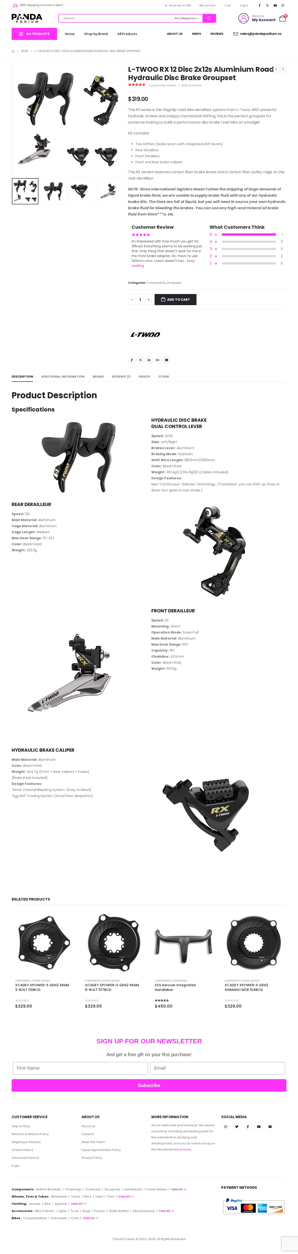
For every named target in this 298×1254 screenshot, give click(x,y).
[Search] (209, 18)
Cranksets (93, 1189)
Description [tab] (22, 376)
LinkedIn (149, 360)
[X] (267, 5)
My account (208, 5)
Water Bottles (119, 1211)
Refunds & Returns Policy (30, 1134)
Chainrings (73, 1189)
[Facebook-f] (248, 1126)
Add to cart (178, 299)
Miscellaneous (144, 1211)
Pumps (99, 1211)
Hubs (99, 1196)
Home (70, 34)
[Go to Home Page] (13, 51)
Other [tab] (163, 376)
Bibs (47, 1204)
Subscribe (149, 1085)
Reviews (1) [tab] (121, 376)
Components (155, 283)
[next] (283, 69)
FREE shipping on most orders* (41, 5)
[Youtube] (275, 5)
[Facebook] (259, 5)
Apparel (61, 1204)
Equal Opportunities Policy (101, 1150)
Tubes (75, 1196)
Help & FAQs (21, 1126)
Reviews (217, 34)
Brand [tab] (98, 376)
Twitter (140, 360)
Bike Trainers (44, 1211)
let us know (182, 1149)
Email (166, 360)
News (196, 34)
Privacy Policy (91, 1158)
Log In (244, 5)
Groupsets (174, 283)
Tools (75, 1211)
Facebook (131, 360)
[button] (12, 120)
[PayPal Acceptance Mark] (253, 1206)
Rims (87, 1196)
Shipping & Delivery (26, 1142)
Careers (87, 1134)
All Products (127, 34)
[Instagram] (283, 5)
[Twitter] (236, 1126)
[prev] (276, 69)
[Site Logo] (27, 18)
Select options (209, 918)
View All (177, 1189)
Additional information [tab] (63, 376)
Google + (158, 360)
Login (16, 1165)
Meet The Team (93, 1142)
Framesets (59, 1218)
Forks (75, 1218)
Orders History (22, 1150)
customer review (162, 85)
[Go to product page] (44, 942)
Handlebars (179, 981)
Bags (86, 1211)
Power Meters (41, 981)
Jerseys (35, 1204)
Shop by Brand (96, 34)
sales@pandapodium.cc (260, 33)
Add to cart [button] (69, 918)
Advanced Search (25, 1158)
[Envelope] (270, 1126)
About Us (175, 34)
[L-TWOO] (145, 334)
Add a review (191, 85)
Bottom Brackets (48, 1189)
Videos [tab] (144, 376)
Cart (228, 5)
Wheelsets (59, 1196)
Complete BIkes (35, 1218)
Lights (62, 1211)
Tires (110, 1196)
